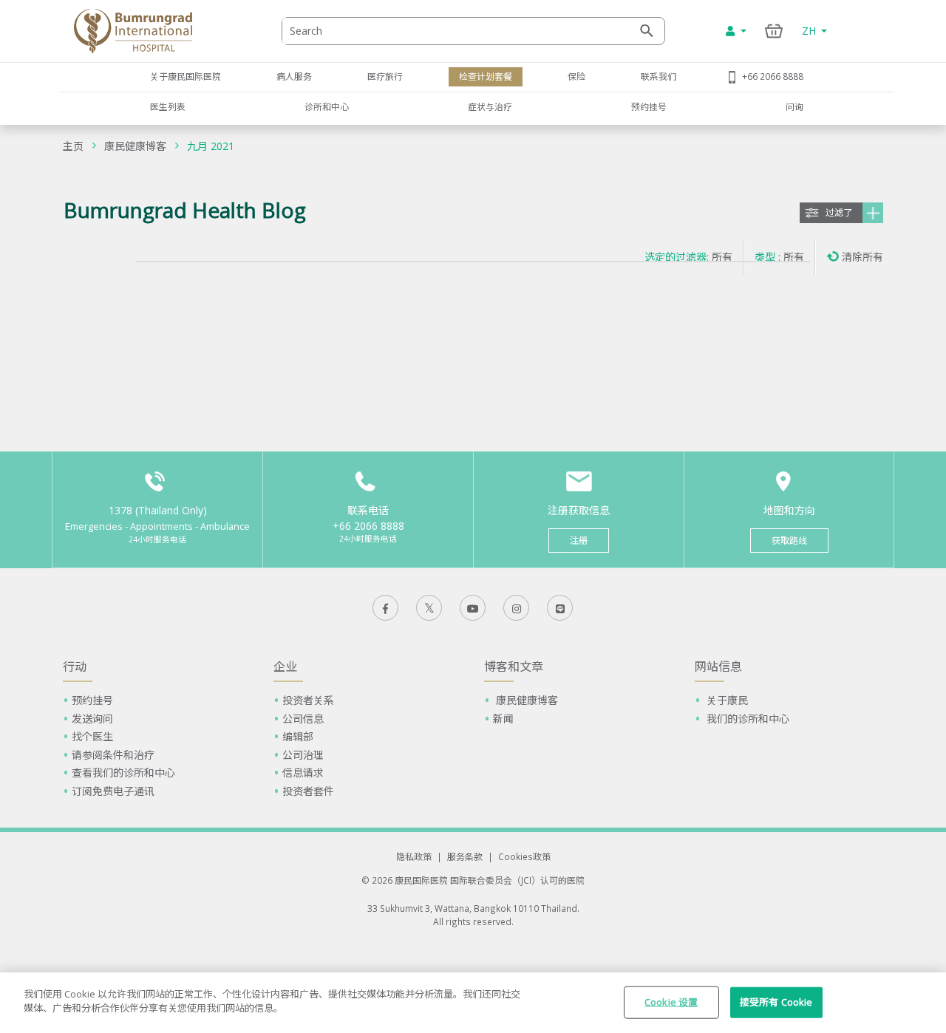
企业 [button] (285, 666)
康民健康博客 (135, 146)
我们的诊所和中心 (746, 719)
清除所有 (862, 257)
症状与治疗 (490, 106)
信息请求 (303, 773)
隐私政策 (414, 856)
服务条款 (465, 856)
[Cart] (774, 31)
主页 (73, 146)
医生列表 (168, 106)
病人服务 (294, 76)
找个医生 (92, 736)
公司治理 (303, 755)
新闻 (503, 719)
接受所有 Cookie (776, 1002)
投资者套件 (308, 791)
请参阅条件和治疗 (113, 755)
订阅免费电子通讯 (113, 791)
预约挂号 (649, 106)
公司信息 (303, 719)
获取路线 (789, 540)
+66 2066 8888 (772, 76)
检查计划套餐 (485, 76)
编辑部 (297, 736)
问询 (794, 106)
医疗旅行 (385, 76)
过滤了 (839, 212)
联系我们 (658, 76)
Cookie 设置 (671, 1002)
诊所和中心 (326, 106)
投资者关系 (308, 700)
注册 (579, 540)
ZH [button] (810, 31)
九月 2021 (210, 146)
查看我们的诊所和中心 (123, 773)
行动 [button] (74, 666)
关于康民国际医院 (185, 76)
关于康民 (726, 700)
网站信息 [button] (718, 666)
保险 (576, 76)
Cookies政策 (524, 856)
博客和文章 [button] (513, 666)
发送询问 (92, 719)
